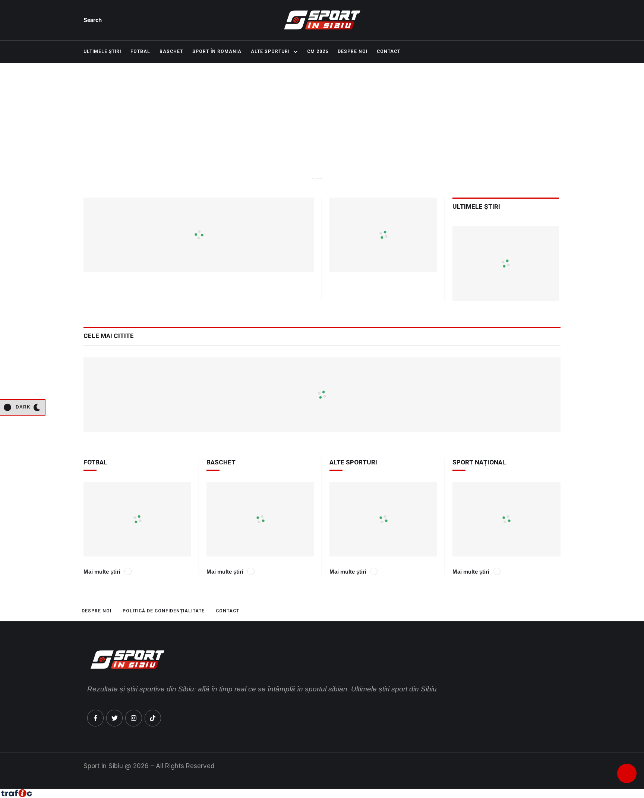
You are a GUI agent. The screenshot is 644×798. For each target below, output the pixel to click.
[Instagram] (133, 718)
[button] (96, 20)
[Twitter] (114, 718)
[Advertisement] (322, 138)
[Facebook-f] (95, 718)
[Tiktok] (153, 718)
